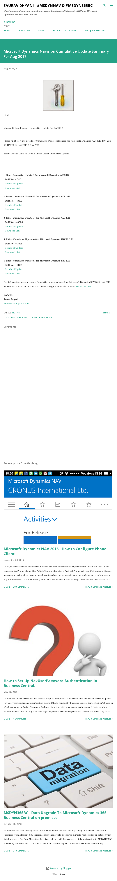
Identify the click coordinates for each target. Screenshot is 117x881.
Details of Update (14, 183)
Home (7, 30)
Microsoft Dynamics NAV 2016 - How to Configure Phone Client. (55, 551)
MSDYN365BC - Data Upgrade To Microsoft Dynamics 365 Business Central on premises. (55, 815)
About (41, 30)
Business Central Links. (65, 30)
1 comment (19, 718)
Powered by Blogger (60, 868)
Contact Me (24, 30)
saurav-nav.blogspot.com (16, 303)
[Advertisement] (58, 430)
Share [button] (106, 312)
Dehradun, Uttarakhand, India (34, 317)
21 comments (21, 850)
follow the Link (83, 286)
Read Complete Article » (99, 586)
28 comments (21, 586)
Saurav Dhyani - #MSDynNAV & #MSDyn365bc (48, 5)
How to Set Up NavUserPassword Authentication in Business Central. (50, 683)
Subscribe (9, 22)
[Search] (104, 5)
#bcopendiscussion (95, 30)
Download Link (12, 188)
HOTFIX (16, 312)
